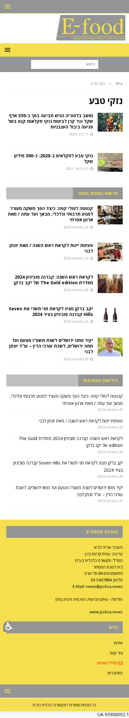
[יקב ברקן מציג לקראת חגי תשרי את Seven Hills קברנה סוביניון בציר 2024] (110, 315)
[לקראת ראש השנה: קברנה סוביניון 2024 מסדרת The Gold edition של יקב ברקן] (110, 283)
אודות (118, 643)
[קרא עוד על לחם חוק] (110, 122)
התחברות (115, 673)
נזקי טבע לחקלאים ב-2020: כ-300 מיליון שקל (53, 158)
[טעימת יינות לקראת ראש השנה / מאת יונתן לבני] (110, 252)
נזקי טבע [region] (107, 83)
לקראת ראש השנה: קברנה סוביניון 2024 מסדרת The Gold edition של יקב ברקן (53, 280)
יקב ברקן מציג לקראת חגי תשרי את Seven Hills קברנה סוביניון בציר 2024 (51, 311)
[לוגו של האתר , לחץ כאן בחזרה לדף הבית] (64, 40)
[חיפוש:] (64, 64)
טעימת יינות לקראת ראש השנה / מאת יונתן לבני (51, 248)
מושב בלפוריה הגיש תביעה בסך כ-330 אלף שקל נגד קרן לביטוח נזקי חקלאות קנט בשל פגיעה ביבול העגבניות (50, 121)
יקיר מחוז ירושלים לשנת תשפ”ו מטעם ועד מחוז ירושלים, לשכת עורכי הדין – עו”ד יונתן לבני (51, 345)
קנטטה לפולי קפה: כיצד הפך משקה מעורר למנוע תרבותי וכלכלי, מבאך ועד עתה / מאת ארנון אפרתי (50, 214)
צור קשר (116, 653)
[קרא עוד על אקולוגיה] (110, 162)
